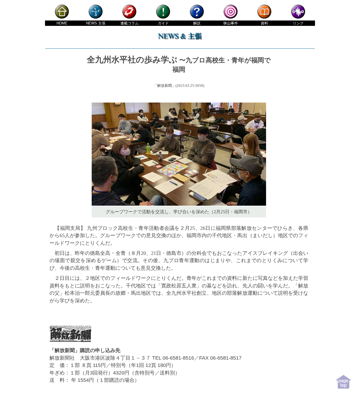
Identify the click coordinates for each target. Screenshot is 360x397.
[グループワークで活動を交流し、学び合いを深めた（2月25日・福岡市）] (179, 204)
